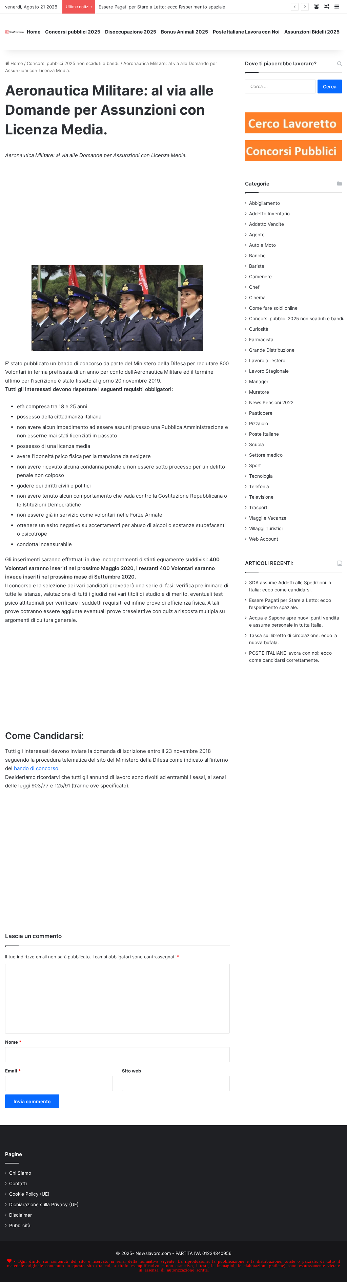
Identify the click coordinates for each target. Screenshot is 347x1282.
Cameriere (260, 276)
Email (13, 1070)
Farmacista (261, 339)
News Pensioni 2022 (271, 402)
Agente (257, 234)
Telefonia (259, 486)
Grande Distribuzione (271, 350)
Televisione (261, 497)
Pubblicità (19, 1225)
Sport (255, 465)
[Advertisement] (117, 215)
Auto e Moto (262, 245)
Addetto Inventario (269, 213)
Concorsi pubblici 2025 (72, 32)
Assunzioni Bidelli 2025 (312, 32)
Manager (258, 381)
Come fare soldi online (273, 308)
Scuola (256, 444)
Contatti (18, 1183)
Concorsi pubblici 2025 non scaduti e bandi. (73, 63)
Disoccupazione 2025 (130, 32)
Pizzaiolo (258, 423)
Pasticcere (260, 413)
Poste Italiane (264, 434)
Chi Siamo (20, 1173)
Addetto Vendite (266, 224)
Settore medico (266, 455)
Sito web (131, 1070)
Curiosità (258, 329)
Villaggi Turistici (266, 528)
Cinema (257, 297)
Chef (254, 287)
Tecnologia (261, 476)
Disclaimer (20, 1215)
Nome (13, 1042)
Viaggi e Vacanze (267, 518)
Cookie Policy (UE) (29, 1194)
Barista (256, 266)
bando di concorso (36, 768)
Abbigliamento (264, 203)
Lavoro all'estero (267, 360)
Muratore (259, 392)
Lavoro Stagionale (269, 371)
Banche (257, 255)
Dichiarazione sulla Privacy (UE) (44, 1204)
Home (33, 32)
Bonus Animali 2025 (184, 32)
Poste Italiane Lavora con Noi (246, 32)
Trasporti (258, 507)
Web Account (263, 539)
